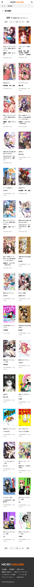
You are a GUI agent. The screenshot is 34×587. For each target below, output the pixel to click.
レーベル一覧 (22, 574)
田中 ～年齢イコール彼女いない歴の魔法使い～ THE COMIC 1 (9, 258)
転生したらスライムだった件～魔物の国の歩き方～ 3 (9, 48)
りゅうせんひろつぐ (9, 157)
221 (19, 502)
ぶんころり (27, 122)
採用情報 (11, 569)
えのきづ (5, 190)
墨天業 (20, 51)
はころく (5, 466)
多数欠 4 (21, 152)
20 (23, 22)
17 (14, 22)
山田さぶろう (22, 295)
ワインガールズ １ (24, 83)
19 (20, 22)
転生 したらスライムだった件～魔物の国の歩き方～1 (9, 222)
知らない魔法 (22, 293)
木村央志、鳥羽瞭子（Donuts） (24, 53)
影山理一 (21, 261)
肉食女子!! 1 (22, 188)
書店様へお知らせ (7, 572)
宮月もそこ (21, 466)
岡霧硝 (5, 53)
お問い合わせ (20, 569)
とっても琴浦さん (8, 188)
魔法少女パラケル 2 (8, 293)
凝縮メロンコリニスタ (9, 429)
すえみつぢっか (7, 156)
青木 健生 (26, 51)
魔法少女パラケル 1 (24, 360)
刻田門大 (21, 122)
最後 (28, 22)
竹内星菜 (5, 330)
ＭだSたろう (23, 123)
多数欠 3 (5, 394)
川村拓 (20, 399)
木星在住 (5, 364)
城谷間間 (5, 85)
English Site (20, 577)
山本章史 (28, 54)
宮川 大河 (21, 154)
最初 (6, 22)
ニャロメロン (6, 431)
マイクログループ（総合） (9, 574)
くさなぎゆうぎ (7, 500)
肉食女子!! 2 (6, 83)
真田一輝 (21, 85)
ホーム (3, 6)
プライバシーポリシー (8, 577)
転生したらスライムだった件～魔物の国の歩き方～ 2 (9, 117)
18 (17, 22)
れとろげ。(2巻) (7, 497)
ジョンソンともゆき (24, 431)
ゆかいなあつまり (23, 429)
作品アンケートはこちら (20, 572)
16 (11, 22)
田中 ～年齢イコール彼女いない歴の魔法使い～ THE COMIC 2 (25, 117)
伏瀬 (9, 53)
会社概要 (4, 569)
